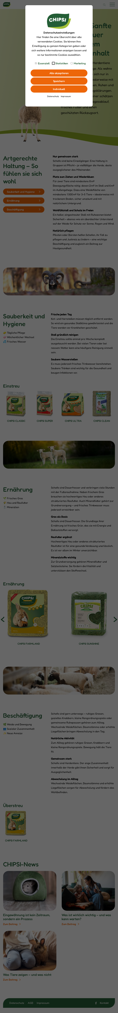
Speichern (59, 81)
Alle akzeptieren (59, 73)
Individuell (59, 89)
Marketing (80, 63)
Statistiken (61, 63)
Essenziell (44, 63)
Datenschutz (53, 96)
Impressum (66, 96)
